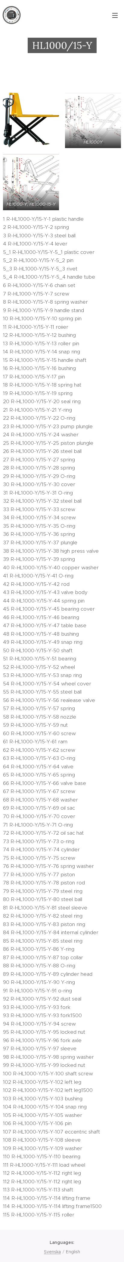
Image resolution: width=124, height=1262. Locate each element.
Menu (115, 15)
